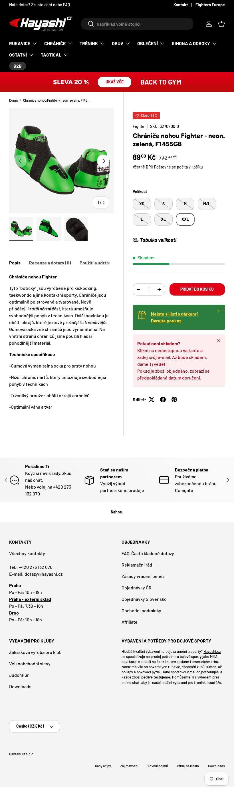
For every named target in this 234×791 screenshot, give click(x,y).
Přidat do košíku (197, 289)
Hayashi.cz (212, 651)
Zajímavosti (129, 766)
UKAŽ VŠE (115, 81)
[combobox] (137, 24)
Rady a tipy (103, 766)
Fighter (139, 126)
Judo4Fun (19, 675)
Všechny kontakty (27, 553)
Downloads (20, 686)
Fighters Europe (210, 4)
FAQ (66, 4)
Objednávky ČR (137, 587)
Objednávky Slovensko (144, 599)
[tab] (15, 262)
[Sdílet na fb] (163, 399)
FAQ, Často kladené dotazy (148, 553)
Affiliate (130, 622)
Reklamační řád (137, 564)
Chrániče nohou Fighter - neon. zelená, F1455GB (57, 100)
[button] (221, 23)
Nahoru (117, 511)
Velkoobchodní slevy (30, 663)
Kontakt (181, 4)
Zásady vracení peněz (143, 576)
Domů (13, 100)
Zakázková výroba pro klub (35, 652)
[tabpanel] (61, 341)
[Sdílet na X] (151, 399)
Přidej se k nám (188, 766)
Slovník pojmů (157, 766)
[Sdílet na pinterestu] (174, 399)
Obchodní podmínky (141, 610)
